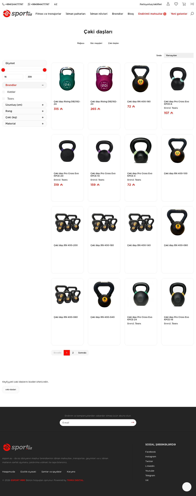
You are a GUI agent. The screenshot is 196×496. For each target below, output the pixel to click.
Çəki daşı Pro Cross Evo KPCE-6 (176, 102)
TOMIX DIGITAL (75, 480)
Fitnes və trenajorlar (48, 13)
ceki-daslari (11, 389)
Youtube (149, 471)
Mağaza (80, 43)
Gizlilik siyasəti (28, 471)
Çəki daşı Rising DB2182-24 (67, 102)
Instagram (150, 456)
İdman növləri (98, 13)
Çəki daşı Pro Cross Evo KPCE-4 (139, 174)
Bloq (131, 13)
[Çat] (186, 486)
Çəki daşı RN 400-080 (176, 245)
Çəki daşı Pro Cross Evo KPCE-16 (176, 318)
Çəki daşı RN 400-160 (102, 245)
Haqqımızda (8, 471)
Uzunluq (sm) (14, 104)
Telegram (150, 475)
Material (11, 123)
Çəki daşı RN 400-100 (175, 173)
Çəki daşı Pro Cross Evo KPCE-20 (66, 174)
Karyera (71, 471)
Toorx (10, 98)
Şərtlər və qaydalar (51, 471)
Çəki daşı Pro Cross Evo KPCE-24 (139, 318)
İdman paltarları (76, 13)
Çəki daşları (113, 43)
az (55, 4)
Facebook (150, 452)
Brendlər (117, 13)
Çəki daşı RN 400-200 (66, 245)
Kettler (11, 92)
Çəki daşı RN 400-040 (102, 317)
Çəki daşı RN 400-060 (66, 317)
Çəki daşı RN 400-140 (139, 245)
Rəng (9, 111)
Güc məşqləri (96, 43)
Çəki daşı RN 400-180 (139, 101)
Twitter (149, 461)
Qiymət (10, 63)
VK (147, 480)
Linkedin (150, 466)
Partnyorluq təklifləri (151, 4)
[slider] (3, 70)
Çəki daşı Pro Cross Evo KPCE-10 (102, 174)
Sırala (159, 55)
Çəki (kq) (11, 117)
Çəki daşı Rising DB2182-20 (103, 102)
